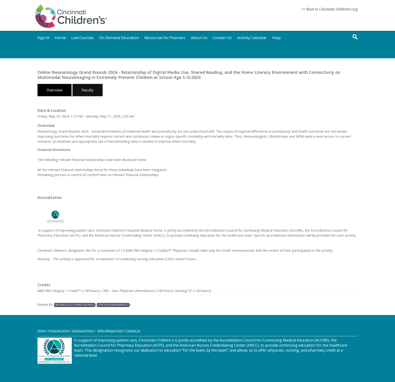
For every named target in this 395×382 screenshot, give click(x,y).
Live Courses (82, 37)
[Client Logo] (71, 27)
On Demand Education (119, 37)
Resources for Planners (164, 37)
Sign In (43, 37)
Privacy (53, 331)
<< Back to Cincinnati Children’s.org (329, 9)
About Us (199, 37)
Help (276, 37)
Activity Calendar (252, 37)
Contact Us (222, 37)
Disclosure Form (82, 331)
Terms (65, 331)
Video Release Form (110, 331)
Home (60, 37)
